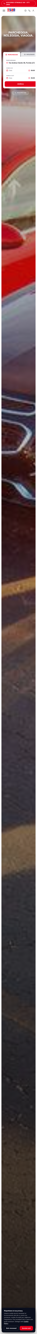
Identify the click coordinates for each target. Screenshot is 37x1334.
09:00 (33, 70)
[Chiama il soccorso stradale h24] (29, 10)
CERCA (20, 84)
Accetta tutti (26, 1328)
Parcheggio (13, 55)
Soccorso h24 (21, 92)
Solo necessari (11, 1328)
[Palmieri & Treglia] (11, 10)
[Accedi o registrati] (33, 10)
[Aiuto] (25, 10)
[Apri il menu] (4, 10)
